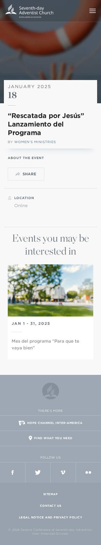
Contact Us (50, 506)
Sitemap (50, 494)
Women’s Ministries (35, 142)
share (29, 174)
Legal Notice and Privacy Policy (50, 517)
